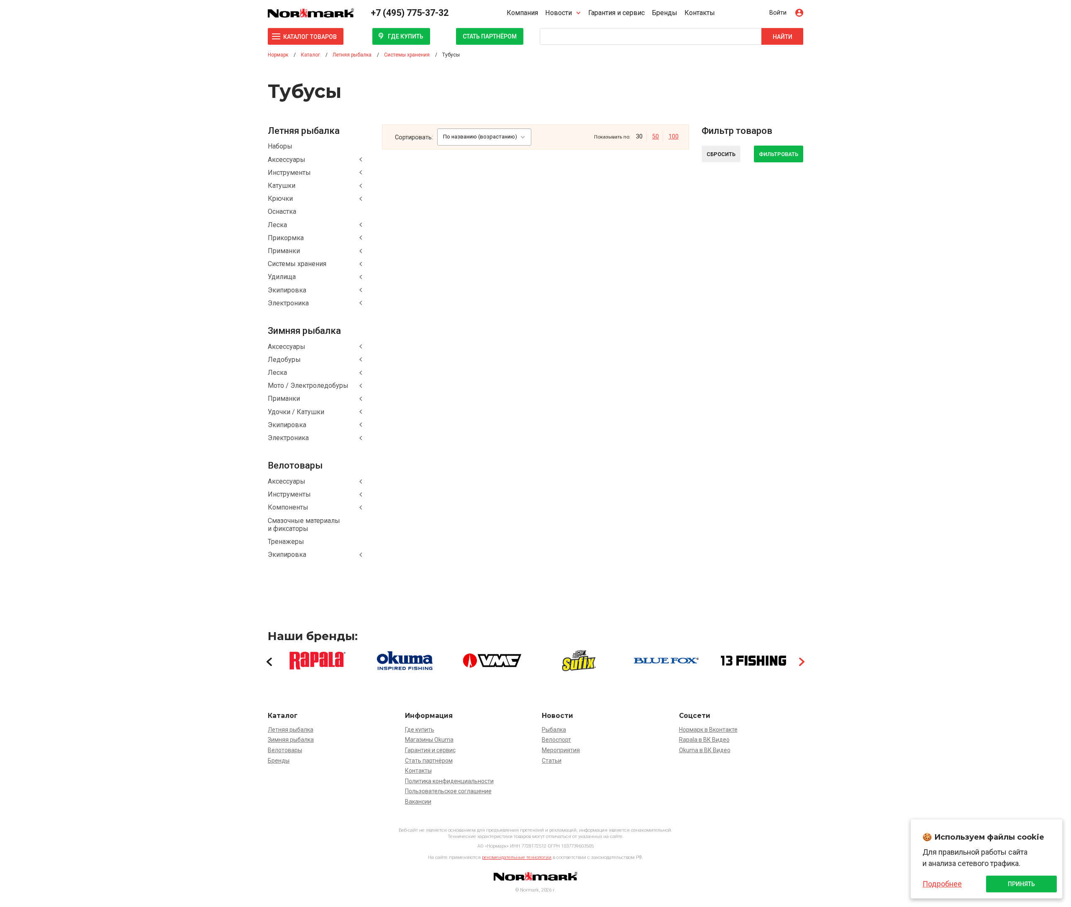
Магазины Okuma (429, 739)
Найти (782, 36)
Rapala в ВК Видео (704, 739)
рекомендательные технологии (516, 857)
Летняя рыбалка (290, 729)
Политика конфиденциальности (449, 781)
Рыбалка (554, 729)
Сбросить (721, 154)
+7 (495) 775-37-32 (409, 13)
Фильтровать (778, 154)
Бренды (664, 13)
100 (674, 136)
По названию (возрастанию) (480, 136)
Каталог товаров (310, 36)
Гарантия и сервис (616, 13)
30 (639, 136)
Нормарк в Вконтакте (708, 729)
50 (655, 136)
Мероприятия (561, 750)
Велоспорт (556, 739)
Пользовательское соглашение (448, 791)
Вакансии (418, 801)
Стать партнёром (490, 36)
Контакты (699, 13)
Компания (522, 13)
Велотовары (285, 750)
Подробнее (942, 883)
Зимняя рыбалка (291, 739)
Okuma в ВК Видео (704, 750)
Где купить (405, 36)
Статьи (551, 760)
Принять (1021, 884)
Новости (558, 13)
